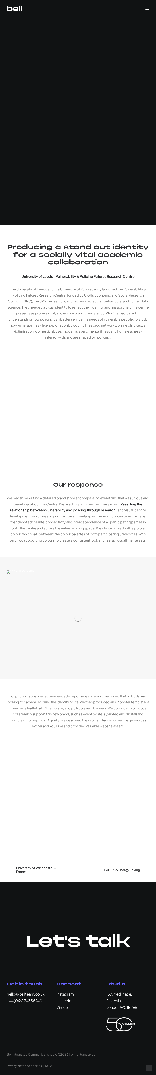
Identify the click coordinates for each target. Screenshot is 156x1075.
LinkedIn (64, 1000)
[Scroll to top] (149, 1067)
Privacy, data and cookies (24, 1066)
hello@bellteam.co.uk (26, 994)
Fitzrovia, (114, 1000)
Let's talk (78, 942)
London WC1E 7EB (122, 1007)
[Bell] (15, 8)
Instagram (65, 994)
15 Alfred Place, (119, 994)
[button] (147, 8)
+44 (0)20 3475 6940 (24, 1000)
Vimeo (62, 1007)
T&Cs (48, 1066)
